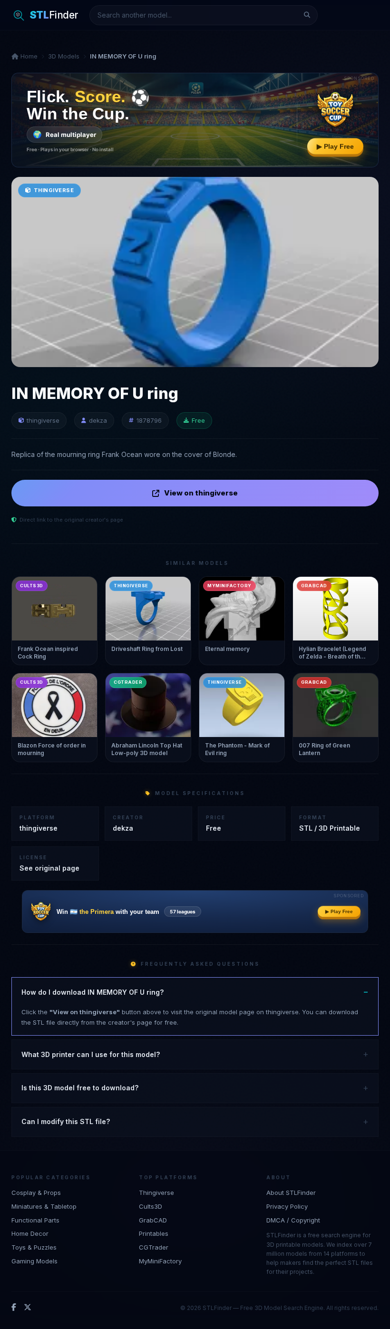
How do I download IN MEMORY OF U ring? (92, 992)
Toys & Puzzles (34, 1247)
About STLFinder (291, 1192)
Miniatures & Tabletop (44, 1206)
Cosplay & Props (36, 1192)
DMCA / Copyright (293, 1220)
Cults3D (150, 1206)
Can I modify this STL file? (65, 1121)
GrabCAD (153, 1220)
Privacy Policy (287, 1206)
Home (28, 56)
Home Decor (30, 1233)
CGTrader (153, 1247)
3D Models (63, 56)
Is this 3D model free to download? (79, 1088)
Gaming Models (34, 1261)
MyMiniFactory (160, 1261)
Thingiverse (156, 1192)
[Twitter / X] (27, 1307)
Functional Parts (35, 1220)
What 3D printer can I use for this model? (90, 1054)
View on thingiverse (201, 492)
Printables (153, 1233)
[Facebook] (13, 1307)
